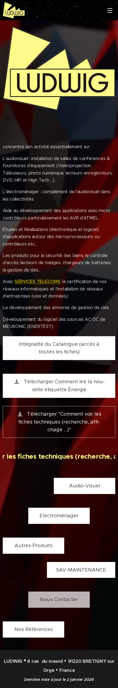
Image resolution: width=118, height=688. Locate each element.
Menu (109, 10)
